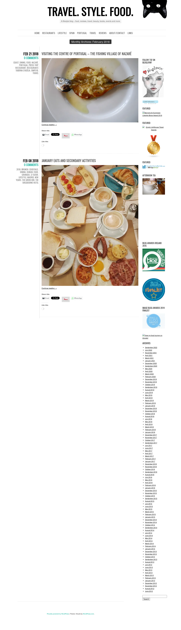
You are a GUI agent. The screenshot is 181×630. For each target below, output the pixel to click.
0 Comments (31, 58)
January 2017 (150, 461)
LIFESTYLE (62, 33)
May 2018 (148, 421)
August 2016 (149, 474)
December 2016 (151, 464)
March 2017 (149, 456)
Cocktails (33, 169)
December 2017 (151, 435)
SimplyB (34, 70)
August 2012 (149, 588)
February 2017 (150, 459)
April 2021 (149, 355)
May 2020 (148, 368)
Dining (22, 62)
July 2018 (148, 419)
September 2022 (151, 347)
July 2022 (148, 350)
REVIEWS (103, 33)
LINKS (130, 33)
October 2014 (150, 525)
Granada (26, 174)
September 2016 (151, 472)
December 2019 (151, 379)
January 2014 (150, 549)
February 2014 (150, 546)
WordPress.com (88, 614)
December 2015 (151, 490)
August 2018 (149, 416)
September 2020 (151, 366)
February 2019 (150, 403)
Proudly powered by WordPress (58, 614)
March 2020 (149, 374)
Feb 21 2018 (30, 53)
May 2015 (148, 509)
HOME (37, 33)
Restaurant (20, 67)
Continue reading (49, 124)
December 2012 (151, 583)
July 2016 (148, 477)
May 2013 (148, 570)
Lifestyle (22, 177)
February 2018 (150, 429)
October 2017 (150, 440)
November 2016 (151, 466)
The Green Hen (28, 180)
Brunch (24, 169)
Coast (16, 62)
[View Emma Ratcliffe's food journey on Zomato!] (153, 338)
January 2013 (150, 580)
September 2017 (151, 443)
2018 (18, 169)
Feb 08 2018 (30, 160)
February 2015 (150, 514)
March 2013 (149, 575)
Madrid (30, 177)
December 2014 (151, 519)
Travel (35, 73)
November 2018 (151, 411)
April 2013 (149, 572)
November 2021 (151, 353)
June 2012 (149, 591)
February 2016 (150, 485)
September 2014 (151, 527)
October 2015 (150, 496)
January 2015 (150, 517)
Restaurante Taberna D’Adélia (27, 69)
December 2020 (151, 363)
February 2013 (150, 578)
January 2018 (150, 432)
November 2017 (151, 437)
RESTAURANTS (48, 33)
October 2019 (150, 384)
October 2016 (150, 469)
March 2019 (149, 400)
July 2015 (148, 504)
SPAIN (71, 33)
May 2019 (148, 395)
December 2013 (151, 551)
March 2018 (149, 427)
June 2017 (149, 448)
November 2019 (151, 382)
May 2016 (148, 480)
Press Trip (33, 65)
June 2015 (149, 506)
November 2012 (151, 586)
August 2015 (149, 501)
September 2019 (151, 387)
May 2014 (148, 538)
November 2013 (151, 554)
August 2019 (149, 390)
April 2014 (149, 541)
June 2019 (149, 392)
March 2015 (149, 512)
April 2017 (149, 453)
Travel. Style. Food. (90, 11)
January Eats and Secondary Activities (69, 160)
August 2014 (149, 530)
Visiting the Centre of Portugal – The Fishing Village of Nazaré (86, 53)
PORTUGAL (82, 33)
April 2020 (149, 371)
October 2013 (150, 557)
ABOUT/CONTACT (117, 33)
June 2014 (149, 535)
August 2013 (149, 562)
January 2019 (150, 406)
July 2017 (148, 445)
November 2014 (151, 522)
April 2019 (149, 398)
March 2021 (149, 358)
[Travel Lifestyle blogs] (153, 157)
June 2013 (149, 567)
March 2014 (149, 543)
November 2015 (151, 493)
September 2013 (151, 559)
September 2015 (151, 498)
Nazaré (35, 62)
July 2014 (148, 533)
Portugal (23, 65)
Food (28, 62)
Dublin (30, 172)
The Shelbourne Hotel (30, 181)
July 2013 (148, 565)
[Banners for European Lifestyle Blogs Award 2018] (153, 115)
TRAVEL (93, 33)
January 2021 (150, 361)
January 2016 (150, 488)
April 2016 (149, 482)
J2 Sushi (34, 174)
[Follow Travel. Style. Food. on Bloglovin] (153, 96)
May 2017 (148, 451)
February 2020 (150, 376)
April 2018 (149, 424)
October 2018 (150, 413)
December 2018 (151, 408)
